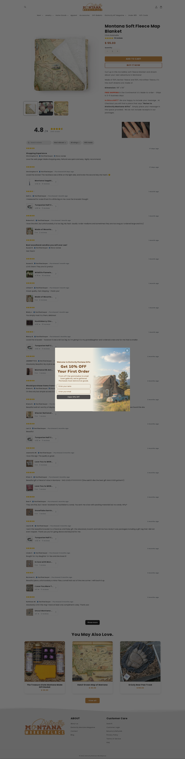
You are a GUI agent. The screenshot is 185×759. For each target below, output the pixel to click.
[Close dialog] (127, 350)
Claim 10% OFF (74, 397)
